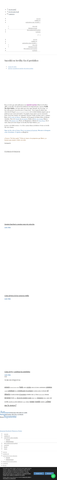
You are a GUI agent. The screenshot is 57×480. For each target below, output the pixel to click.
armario (7, 387)
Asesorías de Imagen (11, 437)
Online (35, 26)
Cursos (38, 32)
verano (32, 401)
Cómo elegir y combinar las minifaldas (17, 372)
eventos (28, 394)
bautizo (18, 387)
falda (32, 394)
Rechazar (49, 473)
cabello (24, 387)
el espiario (29, 390)
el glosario (44, 391)
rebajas (44, 398)
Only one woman (38, 119)
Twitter (18, 130)
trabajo (27, 401)
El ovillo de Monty (15, 117)
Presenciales (32, 28)
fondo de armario (41, 394)
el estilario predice (37, 391)
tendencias (20, 402)
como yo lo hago (35, 387)
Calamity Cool (14, 121)
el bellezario (21, 390)
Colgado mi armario (21, 119)
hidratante (47, 394)
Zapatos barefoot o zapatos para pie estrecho (19, 224)
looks (12, 398)
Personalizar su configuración (9, 478)
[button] (22, 35)
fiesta (37, 394)
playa (36, 398)
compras (49, 387)
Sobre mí (38, 20)
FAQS (5, 448)
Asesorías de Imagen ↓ (33, 22)
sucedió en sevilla (18, 68)
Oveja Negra (41, 121)
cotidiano (11, 390)
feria (34, 394)
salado (48, 398)
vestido (37, 401)
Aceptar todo (39, 473)
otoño (29, 398)
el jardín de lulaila (15, 394)
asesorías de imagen (13, 387)
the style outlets (28, 68)
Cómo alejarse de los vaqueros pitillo (16, 296)
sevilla (6, 402)
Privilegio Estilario (34, 30)
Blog (5, 447)
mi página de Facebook (31, 130)
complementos (42, 387)
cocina (29, 387)
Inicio (38, 18)
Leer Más (7, 227)
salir (51, 398)
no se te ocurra (22, 397)
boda (21, 387)
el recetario (22, 394)
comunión (5, 390)
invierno (7, 397)
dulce (16, 391)
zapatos (43, 402)
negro (16, 398)
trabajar (24, 401)
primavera (40, 398)
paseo (33, 398)
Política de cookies (26, 477)
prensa (10, 68)
